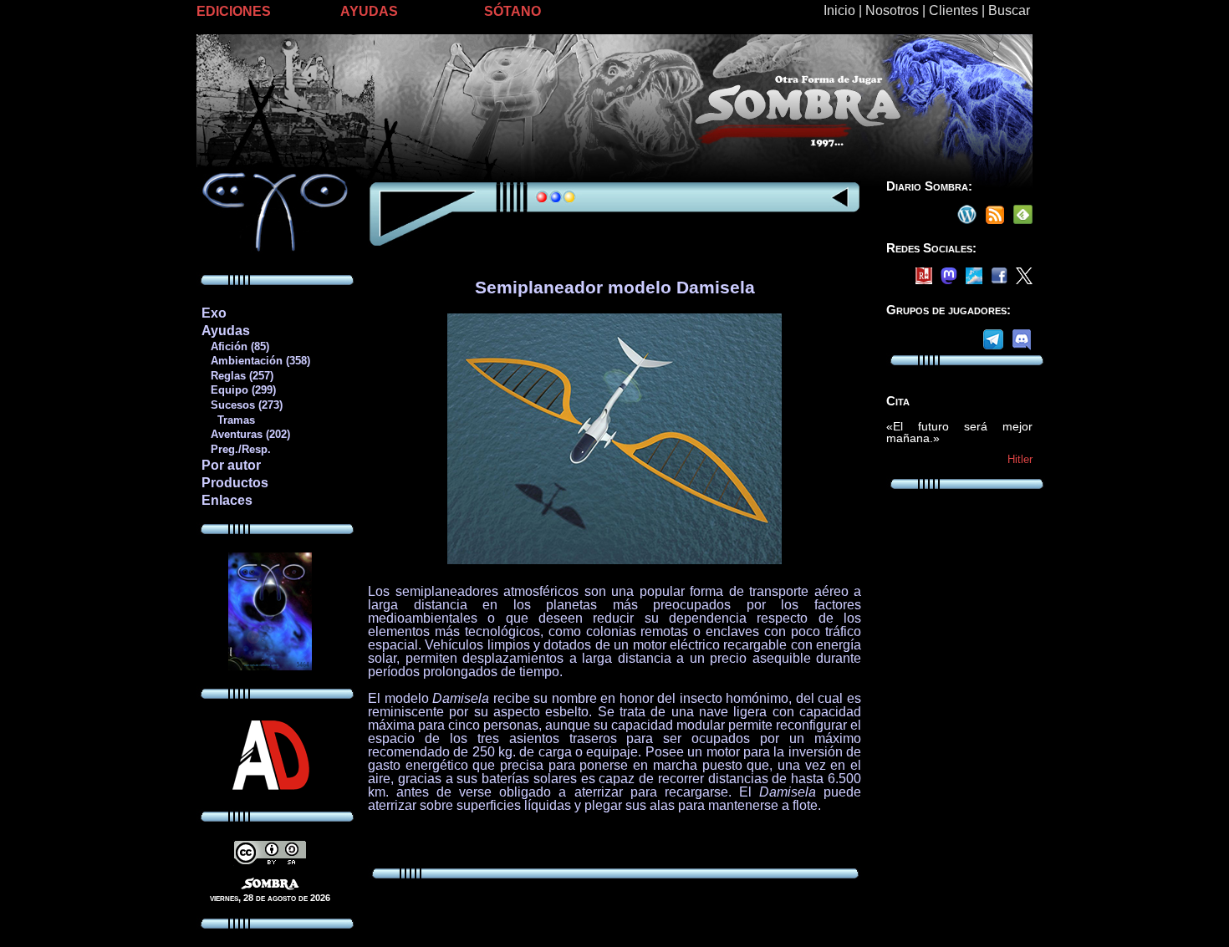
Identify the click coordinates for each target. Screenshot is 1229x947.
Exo (214, 313)
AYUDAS (369, 11)
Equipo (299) (238, 390)
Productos (234, 483)
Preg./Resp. (236, 449)
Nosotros (892, 10)
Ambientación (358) (255, 360)
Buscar (1009, 10)
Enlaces (226, 500)
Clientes (953, 10)
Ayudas (225, 330)
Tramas (228, 420)
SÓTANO (512, 11)
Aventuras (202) (245, 434)
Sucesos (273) (242, 405)
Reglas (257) (237, 375)
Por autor (231, 465)
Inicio (839, 10)
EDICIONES (233, 11)
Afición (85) (235, 346)
